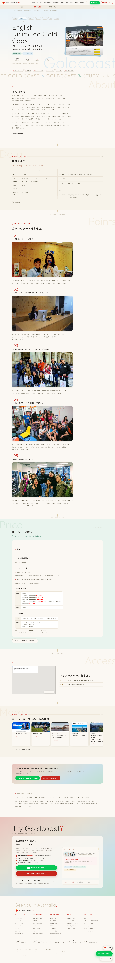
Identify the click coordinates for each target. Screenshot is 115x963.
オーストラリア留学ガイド (56, 933)
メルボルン (31, 18)
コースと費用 (49, 70)
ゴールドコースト (22, 18)
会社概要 (17, 928)
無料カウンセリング (106, 2)
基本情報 (28, 70)
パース (50, 18)
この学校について (17, 70)
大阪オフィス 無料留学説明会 (91, 920)
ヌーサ (25, 21)
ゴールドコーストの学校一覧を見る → (22, 749)
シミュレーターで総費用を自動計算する (25, 640)
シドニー (15, 18)
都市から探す (47, 2)
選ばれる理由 (18, 918)
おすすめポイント (38, 70)
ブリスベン (38, 18)
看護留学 (35, 920)
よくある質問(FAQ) (88, 931)
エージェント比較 (71, 928)
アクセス (59, 70)
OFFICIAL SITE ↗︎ (17, 202)
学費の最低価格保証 (71, 926)
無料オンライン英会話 (38, 933)
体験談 (76, 2)
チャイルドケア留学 (37, 923)
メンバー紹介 (18, 926)
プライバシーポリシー (27, 949)
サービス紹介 (18, 920)
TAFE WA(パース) (37, 928)
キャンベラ (40, 21)
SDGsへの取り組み (19, 933)
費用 (62, 2)
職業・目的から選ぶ (37, 918)
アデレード (56, 18)
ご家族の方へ (87, 926)
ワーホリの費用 (70, 920)
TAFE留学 (35, 926)
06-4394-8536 (30, 880)
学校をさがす (53, 918)
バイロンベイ (32, 21)
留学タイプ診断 (53, 923)
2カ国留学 (35, 931)
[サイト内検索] (87, 2)
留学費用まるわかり (71, 918)
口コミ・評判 (53, 928)
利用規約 (35, 949)
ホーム (15, 10)
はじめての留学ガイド (55, 931)
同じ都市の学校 (69, 70)
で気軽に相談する (104, 953)
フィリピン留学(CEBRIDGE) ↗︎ (45, 949)
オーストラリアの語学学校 (22, 10)
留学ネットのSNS (88, 923)
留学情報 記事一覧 (88, 928)
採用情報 (17, 931)
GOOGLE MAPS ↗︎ (49, 691)
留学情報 (82, 2)
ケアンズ (44, 18)
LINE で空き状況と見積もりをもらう (28, 778)
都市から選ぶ (53, 920)
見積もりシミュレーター (72, 923)
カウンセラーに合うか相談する (51, 778)
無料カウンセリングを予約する (36, 873)
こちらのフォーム (31, 883)
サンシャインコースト (17, 21)
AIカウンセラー (19, 923)
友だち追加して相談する (36, 868)
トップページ (18, 949)
